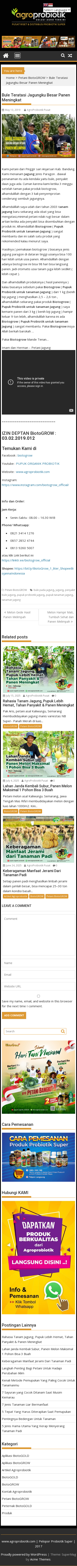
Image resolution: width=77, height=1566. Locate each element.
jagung (59, 590)
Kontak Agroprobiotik (17, 1491)
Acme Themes (40, 1559)
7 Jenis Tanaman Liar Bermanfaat (25, 1404)
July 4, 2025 (13, 780)
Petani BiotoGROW (31, 78)
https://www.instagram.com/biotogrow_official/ (35, 485)
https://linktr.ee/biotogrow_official (26, 560)
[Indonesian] (50, 4)
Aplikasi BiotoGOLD (15, 1456)
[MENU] (17, 55)
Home (10, 78)
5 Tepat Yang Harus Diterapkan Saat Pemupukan (36, 1412)
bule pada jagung (44, 590)
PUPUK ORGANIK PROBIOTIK (38, 463)
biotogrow (25, 455)
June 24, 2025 (14, 865)
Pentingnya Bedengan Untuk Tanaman (29, 1419)
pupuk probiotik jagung (30, 595)
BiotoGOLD (10, 1477)
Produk (7, 1513)
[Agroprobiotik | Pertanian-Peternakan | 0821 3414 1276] (5, 55)
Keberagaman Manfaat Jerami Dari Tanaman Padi (36, 1361)
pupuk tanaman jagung (59, 595)
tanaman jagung (11, 600)
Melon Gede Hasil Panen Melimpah (16, 614)
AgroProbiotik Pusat (38, 110)
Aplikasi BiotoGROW (16, 1463)
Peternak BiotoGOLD (17, 1506)
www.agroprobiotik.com (33, 472)
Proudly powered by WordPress (24, 1554)
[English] (45, 4)
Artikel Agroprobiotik (15, 896)
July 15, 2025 (13, 695)
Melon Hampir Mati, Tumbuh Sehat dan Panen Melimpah (60, 616)
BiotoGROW (10, 726)
